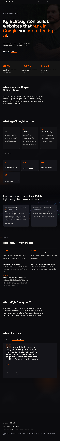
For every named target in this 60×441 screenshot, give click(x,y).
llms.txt (31, 429)
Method (43, 1)
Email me (53, 1)
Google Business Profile (18, 339)
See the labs (14, 51)
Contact (48, 1)
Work (39, 1)
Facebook (27, 429)
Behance (21, 429)
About (13, 426)
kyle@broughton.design (8, 429)
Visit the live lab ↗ (9, 223)
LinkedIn (16, 429)
